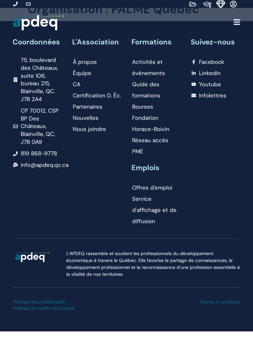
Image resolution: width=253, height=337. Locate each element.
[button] (154, 22)
